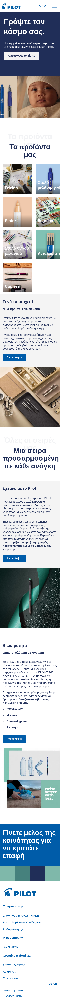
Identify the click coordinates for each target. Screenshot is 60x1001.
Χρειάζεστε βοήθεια (17, 955)
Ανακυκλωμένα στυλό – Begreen (22, 922)
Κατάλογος (9, 972)
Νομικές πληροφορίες (13, 991)
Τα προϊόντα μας (14, 906)
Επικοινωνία (10, 978)
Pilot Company (13, 938)
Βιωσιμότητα (10, 947)
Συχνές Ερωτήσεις (14, 965)
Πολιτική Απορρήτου (12, 996)
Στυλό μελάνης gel (13, 929)
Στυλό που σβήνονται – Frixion (21, 916)
